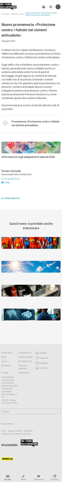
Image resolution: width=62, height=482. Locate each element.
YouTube (43, 368)
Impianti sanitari (25, 357)
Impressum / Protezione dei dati (16, 434)
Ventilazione (24, 373)
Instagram (44, 363)
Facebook (43, 358)
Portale (4, 373)
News (3, 357)
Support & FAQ (15, 431)
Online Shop (6, 353)
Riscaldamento (25, 361)
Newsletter (6, 365)
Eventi (4, 361)
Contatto (28, 431)
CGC (3, 431)
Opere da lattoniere (22, 367)
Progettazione (24, 353)
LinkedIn (43, 353)
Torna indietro (12, 198)
